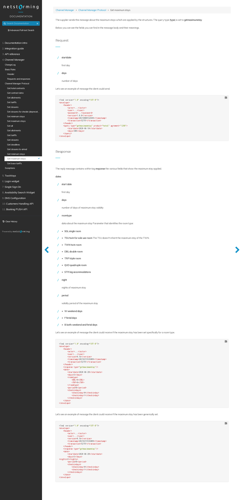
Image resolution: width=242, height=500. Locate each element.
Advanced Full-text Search (22, 30)
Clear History (11, 221)
